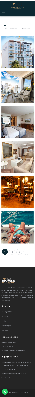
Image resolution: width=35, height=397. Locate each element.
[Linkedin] (9, 378)
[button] (5, 392)
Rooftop (4, 321)
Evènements (5, 330)
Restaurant (5, 316)
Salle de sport (6, 326)
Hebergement (6, 312)
